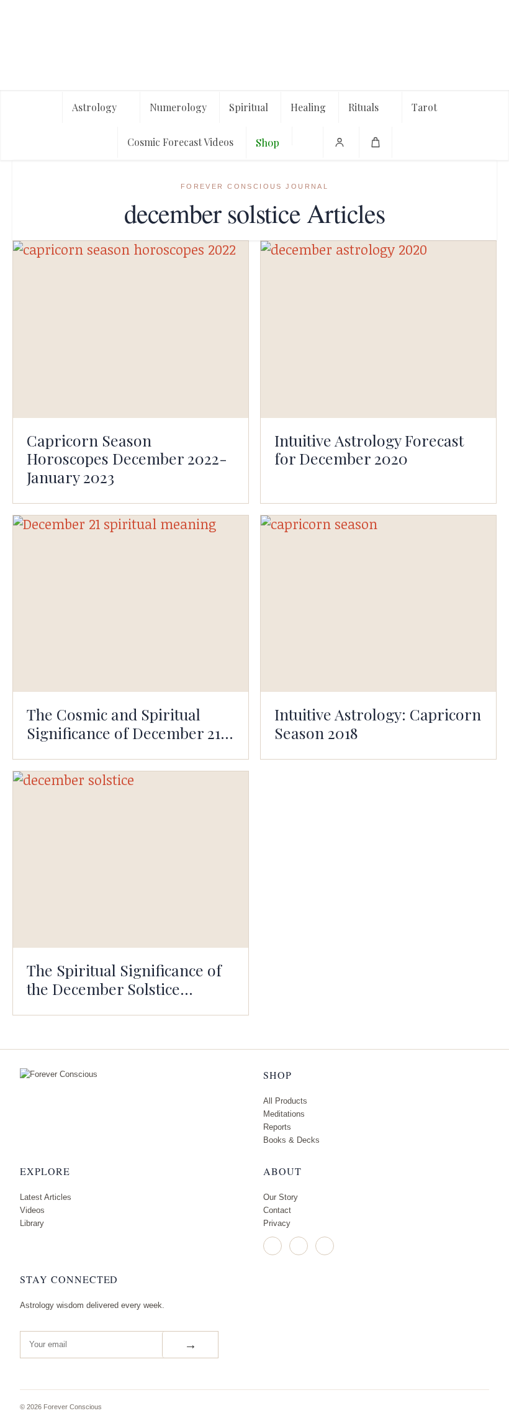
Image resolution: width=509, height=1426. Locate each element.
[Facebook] (298, 1246)
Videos (32, 1210)
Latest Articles (45, 1197)
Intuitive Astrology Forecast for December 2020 (369, 449)
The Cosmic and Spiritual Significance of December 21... (130, 723)
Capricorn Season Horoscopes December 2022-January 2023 (127, 459)
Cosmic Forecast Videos (180, 141)
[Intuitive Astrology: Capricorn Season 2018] (378, 603)
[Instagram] (272, 1246)
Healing (308, 107)
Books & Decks (291, 1140)
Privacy (277, 1223)
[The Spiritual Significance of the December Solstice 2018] (130, 859)
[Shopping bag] (375, 142)
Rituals (363, 107)
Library (32, 1223)
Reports (277, 1127)
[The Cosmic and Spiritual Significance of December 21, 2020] (130, 603)
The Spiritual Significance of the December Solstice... (124, 979)
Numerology (178, 107)
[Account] (339, 142)
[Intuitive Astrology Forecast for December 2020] (378, 329)
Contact (277, 1210)
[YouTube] (324, 1246)
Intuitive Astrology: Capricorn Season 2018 (377, 723)
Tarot (424, 107)
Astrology (94, 107)
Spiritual (248, 107)
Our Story (280, 1197)
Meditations (284, 1114)
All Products (285, 1101)
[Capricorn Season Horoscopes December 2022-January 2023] (130, 329)
